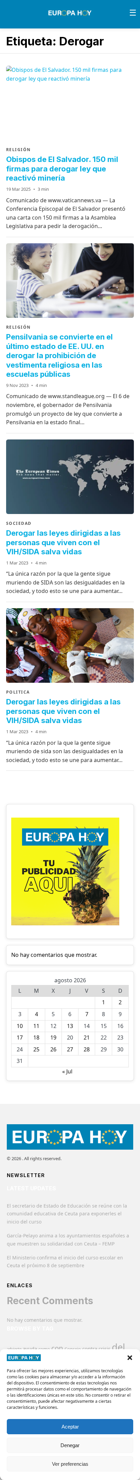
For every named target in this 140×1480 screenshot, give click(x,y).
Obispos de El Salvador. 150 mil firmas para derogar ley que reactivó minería (62, 168)
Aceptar (70, 1427)
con (57, 1348)
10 (20, 1026)
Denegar (70, 1445)
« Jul (67, 1071)
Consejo (73, 1349)
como (44, 1349)
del (118, 1347)
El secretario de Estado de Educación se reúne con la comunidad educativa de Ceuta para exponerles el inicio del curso (67, 1213)
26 (53, 1049)
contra (89, 1348)
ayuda (30, 1348)
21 (87, 1037)
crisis (104, 1348)
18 (36, 1037)
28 (87, 1049)
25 (36, 1049)
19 (53, 1037)
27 (70, 1049)
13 (70, 1026)
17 (20, 1037)
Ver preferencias (70, 1464)
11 (36, 1026)
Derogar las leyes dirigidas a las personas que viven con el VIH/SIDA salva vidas (63, 542)
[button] (129, 1357)
